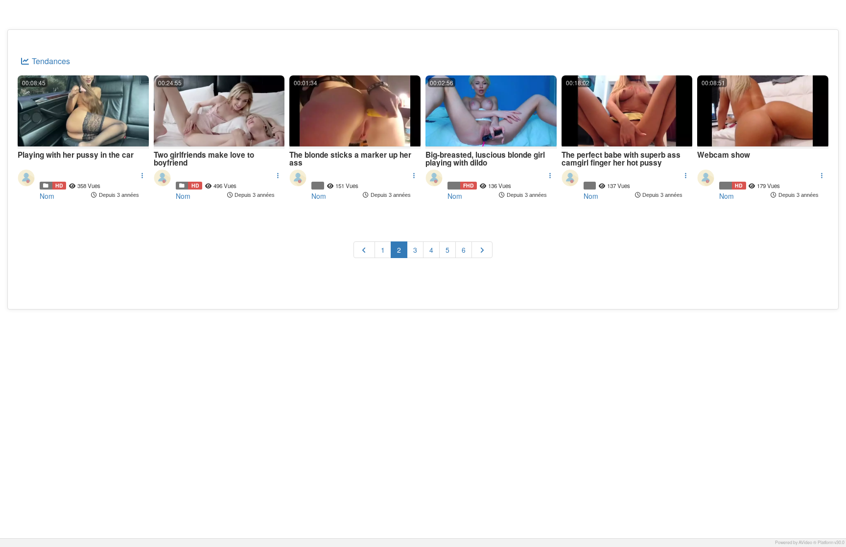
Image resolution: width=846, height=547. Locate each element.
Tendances (50, 61)
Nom (47, 196)
